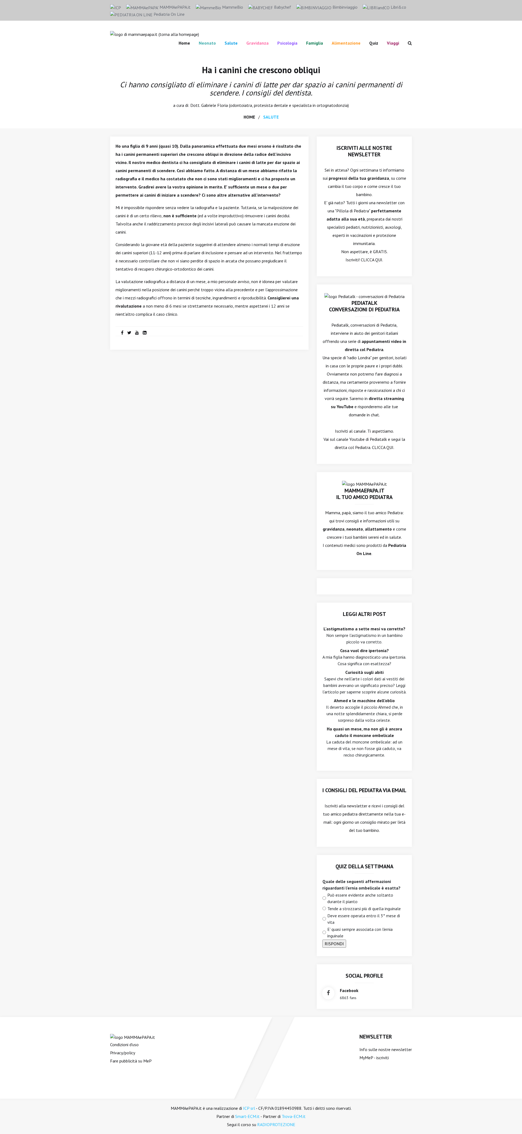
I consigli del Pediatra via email (364, 790)
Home (184, 43)
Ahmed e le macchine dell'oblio (364, 700)
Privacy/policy (122, 1052)
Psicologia (287, 43)
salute (271, 117)
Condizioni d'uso (124, 1044)
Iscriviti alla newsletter (346, 805)
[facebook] (122, 332)
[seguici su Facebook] (328, 993)
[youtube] (137, 332)
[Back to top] (509, 1121)
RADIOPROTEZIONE (276, 1124)
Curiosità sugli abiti (364, 672)
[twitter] (129, 332)
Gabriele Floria (214, 105)
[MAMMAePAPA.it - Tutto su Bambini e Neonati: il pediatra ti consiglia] (154, 33)
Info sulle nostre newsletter (385, 1049)
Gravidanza (257, 43)
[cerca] (407, 43)
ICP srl (249, 1108)
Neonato (207, 43)
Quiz (373, 43)
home (249, 117)
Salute (231, 43)
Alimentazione (346, 43)
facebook (349, 990)
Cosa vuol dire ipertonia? (364, 650)
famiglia (314, 43)
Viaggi (393, 43)
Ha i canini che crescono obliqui (261, 70)
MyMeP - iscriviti (374, 1057)
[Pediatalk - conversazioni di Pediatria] (364, 296)
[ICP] (115, 7)
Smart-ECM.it (247, 1116)
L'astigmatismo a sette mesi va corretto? (364, 628)
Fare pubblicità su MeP (131, 1061)
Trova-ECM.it (294, 1116)
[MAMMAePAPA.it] (132, 1036)
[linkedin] (145, 332)
